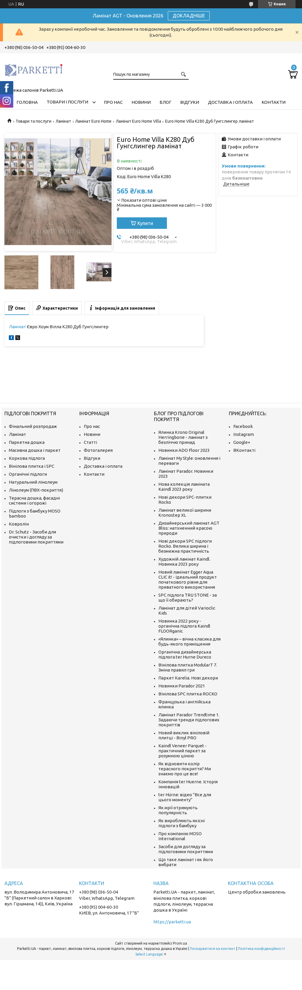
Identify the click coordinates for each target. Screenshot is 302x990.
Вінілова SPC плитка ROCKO (187, 693)
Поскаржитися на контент (212, 948)
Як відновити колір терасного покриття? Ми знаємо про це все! (184, 768)
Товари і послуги (67, 101)
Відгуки (189, 102)
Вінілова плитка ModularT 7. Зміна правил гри (187, 667)
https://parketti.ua (172, 921)
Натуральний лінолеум (33, 482)
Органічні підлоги (28, 474)
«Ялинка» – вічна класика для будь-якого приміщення (189, 641)
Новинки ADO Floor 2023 (184, 450)
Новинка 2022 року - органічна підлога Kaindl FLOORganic (184, 625)
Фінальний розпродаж (33, 426)
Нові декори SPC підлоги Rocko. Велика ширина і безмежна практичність (185, 546)
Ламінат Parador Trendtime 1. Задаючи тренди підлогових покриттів (188, 719)
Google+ (241, 442)
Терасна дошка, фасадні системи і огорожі (34, 500)
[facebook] (11, 338)
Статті (90, 442)
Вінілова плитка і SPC (31, 466)
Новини (141, 102)
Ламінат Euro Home (93, 121)
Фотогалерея (98, 450)
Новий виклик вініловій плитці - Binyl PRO (183, 735)
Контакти (273, 102)
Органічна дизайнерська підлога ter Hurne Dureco (184, 654)
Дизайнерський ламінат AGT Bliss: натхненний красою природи (188, 528)
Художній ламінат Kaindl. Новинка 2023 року (184, 561)
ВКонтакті (244, 450)
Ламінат (63, 121)
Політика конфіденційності (261, 948)
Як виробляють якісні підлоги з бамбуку (181, 823)
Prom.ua (180, 943)
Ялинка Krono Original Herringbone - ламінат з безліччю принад (183, 437)
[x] (17, 338)
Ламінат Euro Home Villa (138, 121)
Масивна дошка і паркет (34, 450)
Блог (165, 102)
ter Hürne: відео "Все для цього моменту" (184, 797)
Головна (27, 102)
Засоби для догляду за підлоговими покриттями (185, 849)
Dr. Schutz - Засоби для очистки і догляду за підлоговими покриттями (36, 536)
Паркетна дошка (27, 442)
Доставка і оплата (230, 102)
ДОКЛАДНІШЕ (189, 15)
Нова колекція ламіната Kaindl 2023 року (184, 487)
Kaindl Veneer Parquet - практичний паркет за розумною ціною (182, 750)
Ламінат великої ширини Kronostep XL (184, 513)
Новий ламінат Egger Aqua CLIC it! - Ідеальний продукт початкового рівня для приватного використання (187, 579)
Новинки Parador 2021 (181, 685)
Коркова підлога (27, 458)
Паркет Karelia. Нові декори (188, 677)
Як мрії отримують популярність (178, 810)
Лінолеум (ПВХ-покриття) (36, 489)
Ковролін (19, 523)
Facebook (243, 426)
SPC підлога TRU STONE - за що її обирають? (187, 597)
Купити (145, 223)
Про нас (113, 102)
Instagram (243, 434)
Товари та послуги (33, 121)
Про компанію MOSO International (180, 836)
